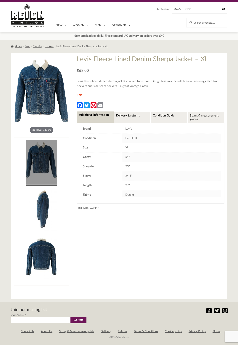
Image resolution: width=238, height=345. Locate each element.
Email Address (18, 315)
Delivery (106, 331)
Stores (216, 331)
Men (98, 25)
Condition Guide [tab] (163, 115)
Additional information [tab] (94, 114)
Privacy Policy (197, 331)
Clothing (37, 46)
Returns (122, 331)
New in (61, 25)
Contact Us (27, 331)
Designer (119, 25)
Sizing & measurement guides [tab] (204, 117)
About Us (46, 331)
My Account (163, 9)
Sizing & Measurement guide (76, 331)
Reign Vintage (27, 15)
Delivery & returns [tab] (128, 115)
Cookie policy (173, 331)
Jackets (49, 46)
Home (18, 46)
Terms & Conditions (146, 331)
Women (78, 25)
